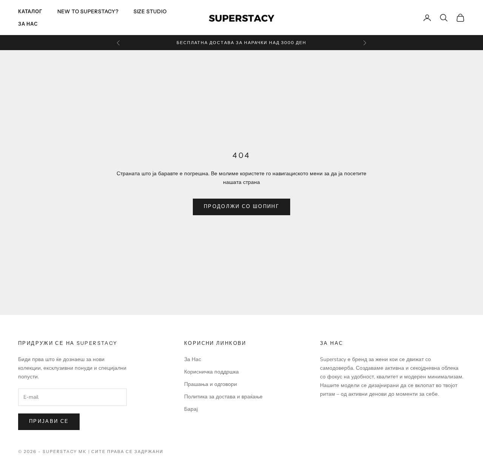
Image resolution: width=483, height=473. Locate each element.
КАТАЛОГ (30, 11)
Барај (191, 409)
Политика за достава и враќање (223, 396)
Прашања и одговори (210, 384)
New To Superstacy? (87, 11)
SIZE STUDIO (150, 11)
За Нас (28, 24)
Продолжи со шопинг (241, 206)
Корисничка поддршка (211, 371)
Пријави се (49, 421)
